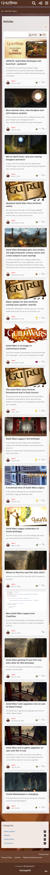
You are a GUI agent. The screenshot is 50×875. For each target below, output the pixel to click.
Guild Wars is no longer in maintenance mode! (19, 347)
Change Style (44, 854)
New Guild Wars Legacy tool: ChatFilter (20, 615)
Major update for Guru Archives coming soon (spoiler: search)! (22, 303)
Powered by (25, 866)
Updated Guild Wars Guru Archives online (23, 205)
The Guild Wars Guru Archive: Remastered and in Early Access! (22, 391)
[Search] (33, 3)
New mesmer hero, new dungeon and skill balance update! (25, 112)
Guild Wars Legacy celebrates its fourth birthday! (22, 530)
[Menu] (46, 3)
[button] (45, 27)
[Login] (40, 3)
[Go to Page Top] (46, 871)
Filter (44, 35)
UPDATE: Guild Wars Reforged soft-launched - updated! (24, 63)
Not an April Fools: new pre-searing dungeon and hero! (24, 158)
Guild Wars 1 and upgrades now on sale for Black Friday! (25, 705)
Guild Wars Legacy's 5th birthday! (23, 439)
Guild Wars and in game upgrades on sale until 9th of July (24, 749)
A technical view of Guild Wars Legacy (25, 487)
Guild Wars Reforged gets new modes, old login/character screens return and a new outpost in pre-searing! (25, 252)
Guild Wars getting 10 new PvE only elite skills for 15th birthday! (24, 662)
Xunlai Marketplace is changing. (22, 794)
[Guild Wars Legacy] (9, 3)
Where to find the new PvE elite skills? (25, 572)
